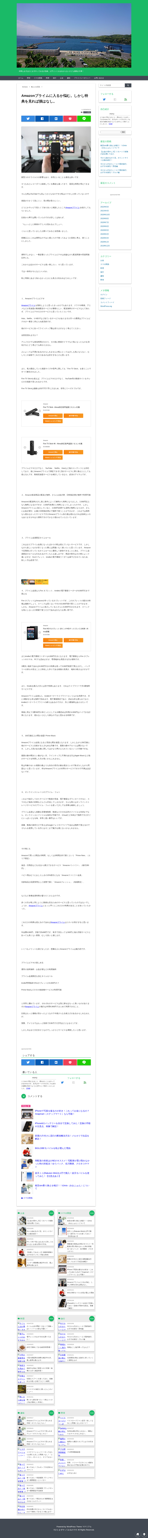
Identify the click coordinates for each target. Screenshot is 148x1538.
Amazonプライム (73, 208)
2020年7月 (104, 222)
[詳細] (28, 1088)
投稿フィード (105, 298)
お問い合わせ (99, 78)
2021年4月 (104, 211)
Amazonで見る (52, 415)
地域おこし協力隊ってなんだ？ (78, 1347)
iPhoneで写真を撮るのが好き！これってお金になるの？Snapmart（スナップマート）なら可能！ (80, 1272)
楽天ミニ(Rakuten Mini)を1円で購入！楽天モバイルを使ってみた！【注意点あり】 (79, 1233)
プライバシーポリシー (82, 78)
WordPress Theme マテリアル (79, 1527)
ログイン (103, 294)
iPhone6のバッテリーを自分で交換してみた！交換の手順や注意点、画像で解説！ (80, 1305)
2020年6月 (104, 226)
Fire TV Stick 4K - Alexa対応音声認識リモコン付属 (62, 444)
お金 (61, 78)
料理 (47, 78)
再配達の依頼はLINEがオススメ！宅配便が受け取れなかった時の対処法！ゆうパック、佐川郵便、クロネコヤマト (62, 1163)
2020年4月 (104, 234)
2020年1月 (104, 242)
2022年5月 (104, 207)
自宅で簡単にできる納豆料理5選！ (39, 1347)
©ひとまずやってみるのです (65, 1530)
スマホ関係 (38, 78)
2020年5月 (104, 230)
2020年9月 (104, 218)
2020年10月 (105, 215)
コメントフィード (107, 302)
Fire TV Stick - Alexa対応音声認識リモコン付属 (61, 407)
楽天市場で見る (73, 415)
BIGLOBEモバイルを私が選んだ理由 (53, 1148)
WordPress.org (106, 306)
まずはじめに (72, 1473)
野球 (28, 78)
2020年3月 (104, 238)
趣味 (68, 78)
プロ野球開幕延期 (73, 1452)
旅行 (54, 78)
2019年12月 (105, 246)
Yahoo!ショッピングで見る (53, 421)
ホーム (20, 78)
